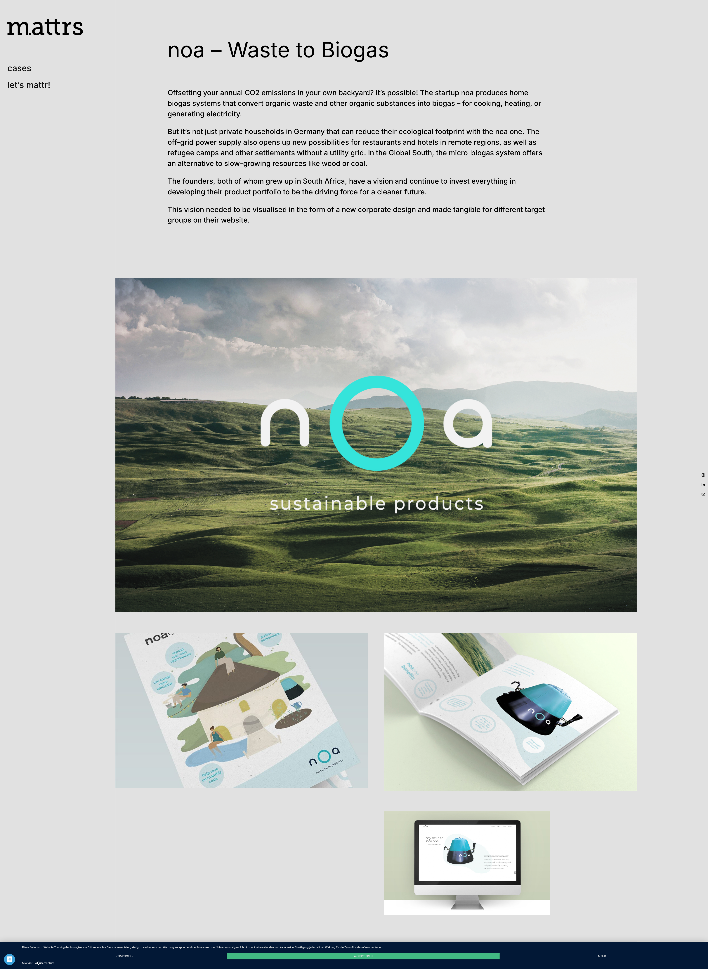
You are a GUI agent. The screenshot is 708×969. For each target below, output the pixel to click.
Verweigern (124, 956)
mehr (602, 956)
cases (19, 68)
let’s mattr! (28, 85)
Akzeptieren (363, 956)
